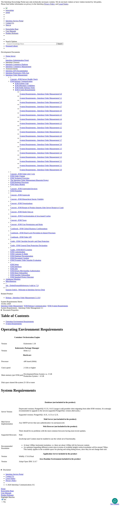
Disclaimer (7, 470)
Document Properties (11, 310)
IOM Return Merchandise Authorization (25, 271)
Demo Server (10, 56)
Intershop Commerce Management (18, 67)
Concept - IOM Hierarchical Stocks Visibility (27, 199)
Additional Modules (13, 279)
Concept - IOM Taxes (18, 220)
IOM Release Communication (21, 81)
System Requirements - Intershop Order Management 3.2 (41, 161)
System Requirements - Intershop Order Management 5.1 (41, 98)
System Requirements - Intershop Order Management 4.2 (41, 128)
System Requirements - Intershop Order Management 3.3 (41, 157)
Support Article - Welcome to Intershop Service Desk (25, 290)
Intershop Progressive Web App (17, 73)
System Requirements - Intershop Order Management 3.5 (41, 149)
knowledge (10, 10)
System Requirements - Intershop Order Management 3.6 (41, 144)
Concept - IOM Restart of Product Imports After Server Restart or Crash (37, 208)
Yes (4, 500)
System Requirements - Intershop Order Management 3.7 (41, 140)
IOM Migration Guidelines (25, 86)
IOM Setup (14, 264)
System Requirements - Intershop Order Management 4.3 (41, 123)
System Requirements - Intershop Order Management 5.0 (41, 102)
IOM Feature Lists (22, 83)
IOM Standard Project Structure (22, 277)
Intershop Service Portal (14, 21)
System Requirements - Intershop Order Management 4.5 (41, 115)
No (4, 502)
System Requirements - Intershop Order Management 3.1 (41, 166)
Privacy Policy (49, 4)
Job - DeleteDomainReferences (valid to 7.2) (22, 286)
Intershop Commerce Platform (17, 64)
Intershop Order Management (16, 75)
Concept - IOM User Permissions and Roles (26, 224)
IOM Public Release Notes (25, 88)
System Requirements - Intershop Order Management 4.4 (41, 119)
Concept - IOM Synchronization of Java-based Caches (30, 216)
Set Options (114, 504)
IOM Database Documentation (21, 256)
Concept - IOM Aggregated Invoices (23, 189)
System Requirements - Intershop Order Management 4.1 (41, 132)
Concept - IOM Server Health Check (24, 79)
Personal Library (12, 46)
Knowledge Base (12, 29)
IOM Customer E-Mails (19, 254)
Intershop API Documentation (17, 71)
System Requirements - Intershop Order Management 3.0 (41, 170)
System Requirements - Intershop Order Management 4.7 (41, 107)
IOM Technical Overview (19, 178)
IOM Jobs (14, 269)
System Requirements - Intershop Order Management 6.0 (41, 94)
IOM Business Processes (19, 182)
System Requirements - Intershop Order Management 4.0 (41, 136)
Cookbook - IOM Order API (21, 237)
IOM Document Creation (19, 258)
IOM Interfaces (16, 267)
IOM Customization (17, 252)
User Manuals (11, 31)
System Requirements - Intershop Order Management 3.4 (41, 153)
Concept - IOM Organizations (21, 203)
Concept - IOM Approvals (20, 195)
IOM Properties (16, 191)
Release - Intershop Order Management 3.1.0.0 (23, 298)
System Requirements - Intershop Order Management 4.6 (41, 111)
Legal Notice (63, 4)
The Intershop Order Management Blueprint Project (29, 180)
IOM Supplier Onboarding (20, 275)
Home (3, 489)
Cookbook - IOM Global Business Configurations (28, 229)
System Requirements (14, 324)
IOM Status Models (17, 184)
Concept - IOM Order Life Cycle (22, 174)
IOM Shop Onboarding (19, 273)
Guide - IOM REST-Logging (21, 250)
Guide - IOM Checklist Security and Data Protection (29, 241)
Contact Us (10, 23)
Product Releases (12, 33)
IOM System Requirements (25, 90)
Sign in (8, 25)
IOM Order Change (17, 176)
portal (8, 12)
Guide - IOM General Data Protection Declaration (28, 246)
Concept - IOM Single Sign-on (21, 212)
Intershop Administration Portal (17, 60)
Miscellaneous (11, 281)
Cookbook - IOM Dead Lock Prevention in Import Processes (32, 233)
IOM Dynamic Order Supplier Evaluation (25, 260)
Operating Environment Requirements (20, 322)
